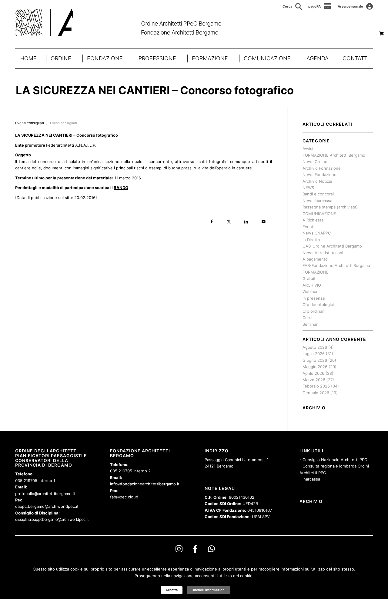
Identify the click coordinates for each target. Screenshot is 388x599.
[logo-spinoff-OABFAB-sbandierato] (126, 22)
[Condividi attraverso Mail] (263, 221)
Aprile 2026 (313, 373)
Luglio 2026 (314, 353)
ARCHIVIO (312, 285)
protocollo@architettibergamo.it (45, 493)
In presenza (314, 298)
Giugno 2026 (315, 360)
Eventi (308, 226)
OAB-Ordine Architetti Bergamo (332, 246)
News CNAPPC (317, 233)
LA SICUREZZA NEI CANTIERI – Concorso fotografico (155, 90)
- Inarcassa (309, 479)
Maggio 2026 (315, 366)
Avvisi (308, 148)
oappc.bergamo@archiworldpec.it (47, 506)
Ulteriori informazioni (209, 590)
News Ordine (315, 161)
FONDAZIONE (105, 58)
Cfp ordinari (314, 311)
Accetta (172, 590)
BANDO (121, 187)
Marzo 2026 (314, 379)
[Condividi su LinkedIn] (246, 221)
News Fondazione (319, 174)
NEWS (308, 187)
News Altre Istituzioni (323, 252)
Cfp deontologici (318, 304)
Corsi (307, 317)
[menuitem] (292, 6)
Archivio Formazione (322, 168)
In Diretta (311, 239)
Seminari (311, 324)
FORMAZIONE (210, 58)
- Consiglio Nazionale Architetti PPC (333, 459)
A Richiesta (313, 220)
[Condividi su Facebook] (211, 221)
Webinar (310, 291)
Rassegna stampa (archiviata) (330, 207)
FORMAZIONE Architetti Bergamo (334, 155)
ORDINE (61, 58)
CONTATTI (356, 58)
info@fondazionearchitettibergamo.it (144, 483)
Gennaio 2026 (316, 392)
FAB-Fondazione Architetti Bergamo (336, 265)
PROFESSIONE (157, 58)
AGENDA (317, 58)
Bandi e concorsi (318, 193)
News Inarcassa (317, 200)
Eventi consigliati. (64, 123)
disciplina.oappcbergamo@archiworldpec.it (52, 519)
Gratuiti (309, 278)
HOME (28, 58)
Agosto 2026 (315, 347)
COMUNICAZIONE (267, 58)
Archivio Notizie (317, 181)
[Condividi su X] (229, 221)
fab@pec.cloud (124, 496)
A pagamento (315, 259)
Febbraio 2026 (316, 386)
